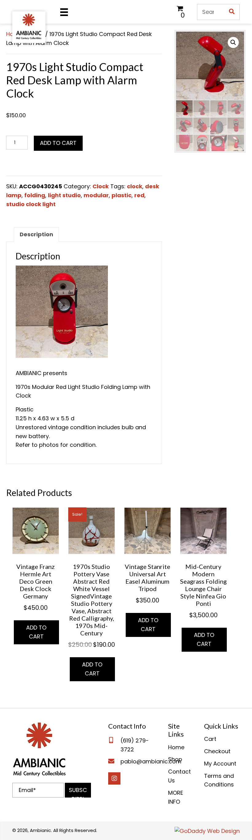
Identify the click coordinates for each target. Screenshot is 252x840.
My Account (220, 763)
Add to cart (58, 143)
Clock (101, 186)
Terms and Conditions (219, 780)
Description (36, 234)
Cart (210, 739)
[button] (78, 790)
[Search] (231, 12)
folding (34, 195)
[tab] (36, 234)
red (139, 195)
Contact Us (179, 776)
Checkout (217, 751)
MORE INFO (175, 797)
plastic (122, 195)
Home (176, 747)
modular (96, 195)
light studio (64, 195)
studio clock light (31, 204)
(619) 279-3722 (134, 745)
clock (134, 186)
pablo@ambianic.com (150, 761)
